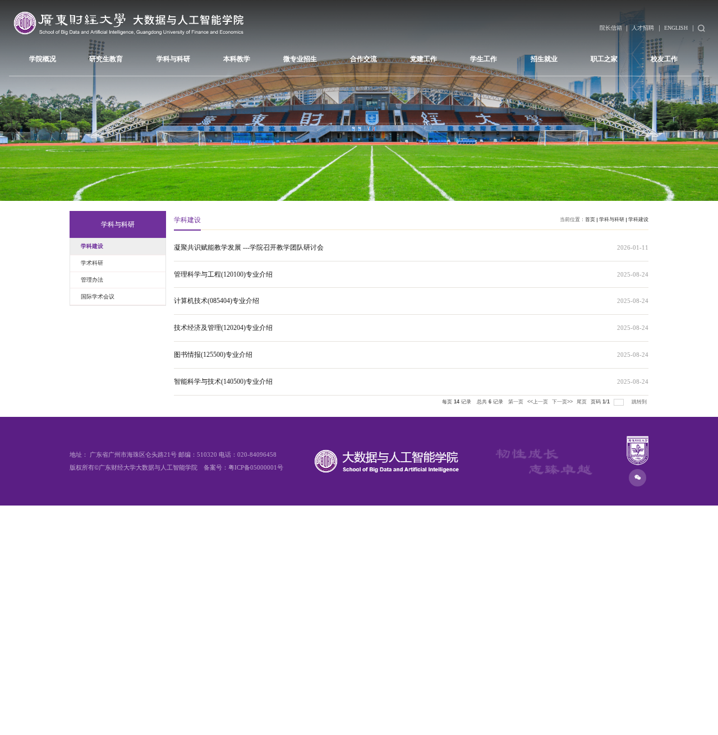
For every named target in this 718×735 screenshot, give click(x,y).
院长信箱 (611, 28)
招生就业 (544, 59)
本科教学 (236, 59)
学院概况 (42, 59)
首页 (590, 219)
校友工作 (664, 59)
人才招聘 (643, 28)
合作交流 (363, 59)
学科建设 (638, 219)
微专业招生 (300, 59)
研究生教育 (106, 59)
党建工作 (423, 59)
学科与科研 (173, 59)
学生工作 (483, 59)
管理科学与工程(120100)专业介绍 (223, 274)
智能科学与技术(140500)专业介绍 (223, 381)
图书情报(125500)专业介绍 (213, 355)
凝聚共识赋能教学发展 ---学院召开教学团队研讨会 (249, 247)
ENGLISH (676, 28)
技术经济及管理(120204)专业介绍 (223, 328)
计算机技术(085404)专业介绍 (216, 301)
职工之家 (604, 59)
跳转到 (640, 402)
